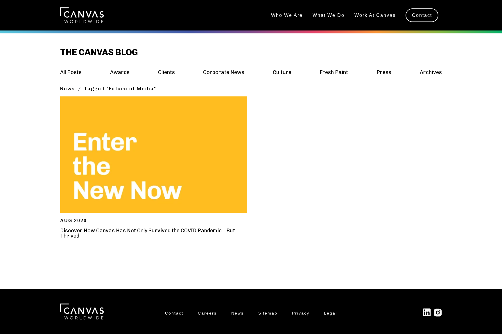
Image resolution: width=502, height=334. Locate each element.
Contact (422, 15)
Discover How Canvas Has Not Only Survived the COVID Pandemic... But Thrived (147, 233)
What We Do (329, 15)
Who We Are (287, 15)
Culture (282, 72)
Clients (166, 72)
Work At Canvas (375, 15)
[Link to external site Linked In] (427, 312)
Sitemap (267, 313)
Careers (207, 313)
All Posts (71, 72)
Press (383, 72)
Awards (120, 72)
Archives (431, 72)
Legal (330, 313)
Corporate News (223, 72)
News (67, 88)
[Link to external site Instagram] (438, 312)
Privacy (300, 313)
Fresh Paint (334, 72)
